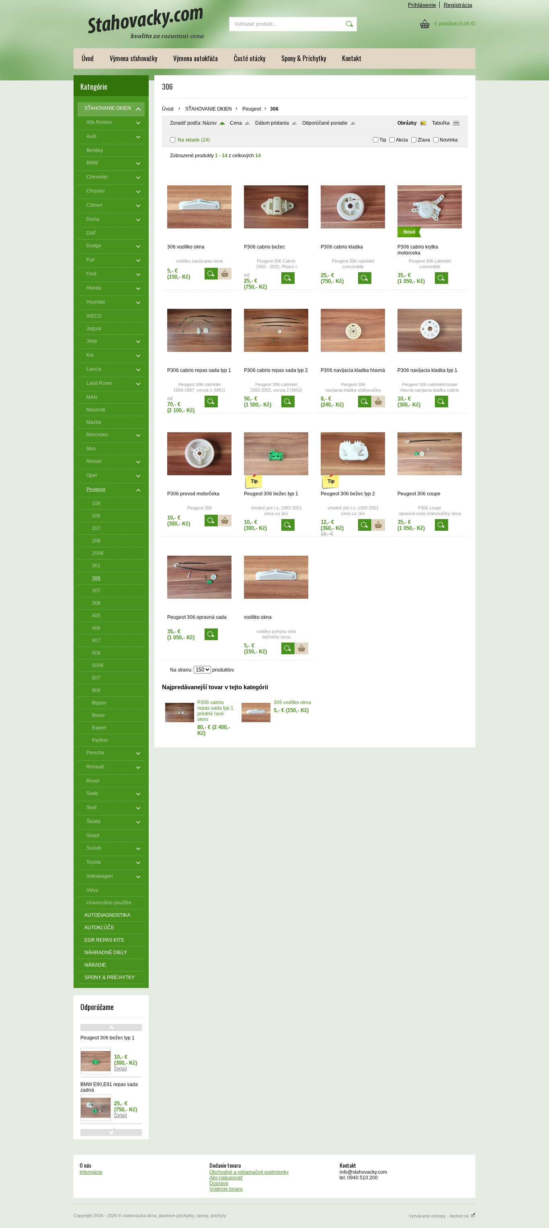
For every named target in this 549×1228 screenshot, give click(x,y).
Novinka (449, 140)
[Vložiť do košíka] (224, 273)
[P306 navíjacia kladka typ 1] (429, 364)
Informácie (91, 1172)
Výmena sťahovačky (133, 58)
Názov (210, 123)
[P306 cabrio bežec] (276, 240)
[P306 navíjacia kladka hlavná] (353, 364)
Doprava (218, 1183)
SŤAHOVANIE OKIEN (208, 109)
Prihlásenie (422, 5)
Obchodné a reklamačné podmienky (249, 1172)
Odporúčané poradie (325, 123)
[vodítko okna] (276, 611)
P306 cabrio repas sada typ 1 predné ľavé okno (215, 711)
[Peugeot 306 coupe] (429, 487)
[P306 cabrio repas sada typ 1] (199, 364)
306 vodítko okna (292, 702)
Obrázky (407, 123)
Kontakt (351, 58)
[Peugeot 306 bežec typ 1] (276, 487)
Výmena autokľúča (195, 58)
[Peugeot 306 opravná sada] (199, 611)
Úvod (88, 58)
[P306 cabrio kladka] (353, 240)
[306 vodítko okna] (199, 240)
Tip (382, 140)
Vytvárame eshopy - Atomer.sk (439, 1216)
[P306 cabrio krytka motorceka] (429, 240)
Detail (120, 1069)
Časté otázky (249, 58)
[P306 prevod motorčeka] (199, 487)
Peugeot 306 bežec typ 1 (107, 1038)
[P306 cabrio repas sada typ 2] (276, 364)
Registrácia (458, 5)
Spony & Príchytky (303, 58)
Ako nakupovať (226, 1178)
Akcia (402, 140)
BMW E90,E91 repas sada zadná (109, 1087)
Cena (236, 123)
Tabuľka (441, 123)
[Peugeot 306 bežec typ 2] (353, 487)
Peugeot (251, 109)
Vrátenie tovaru (226, 1189)
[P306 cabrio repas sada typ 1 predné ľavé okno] (179, 724)
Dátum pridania (272, 123)
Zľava (424, 140)
